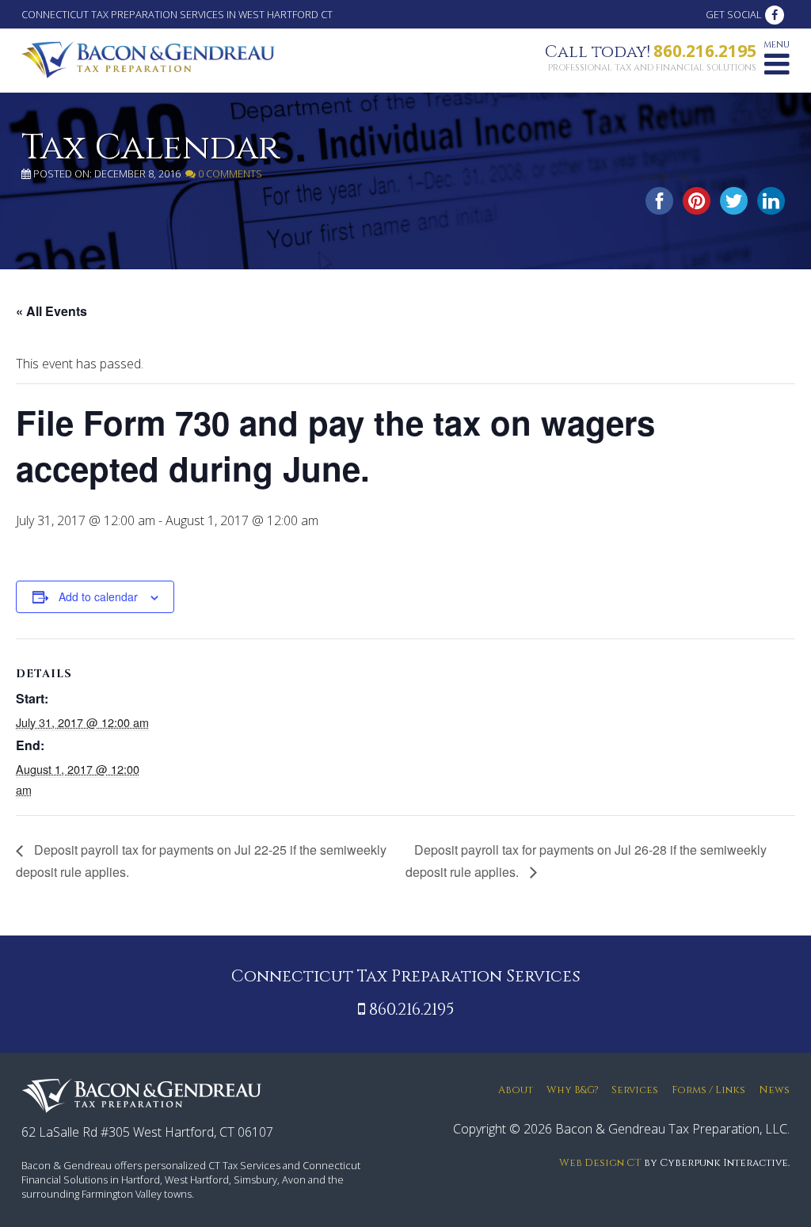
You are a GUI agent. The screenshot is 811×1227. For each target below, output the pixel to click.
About (515, 1090)
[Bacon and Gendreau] (148, 58)
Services (634, 1090)
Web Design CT (600, 1163)
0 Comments (229, 173)
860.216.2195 (704, 51)
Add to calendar (98, 596)
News (774, 1090)
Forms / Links (708, 1090)
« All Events (51, 311)
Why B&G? (572, 1090)
